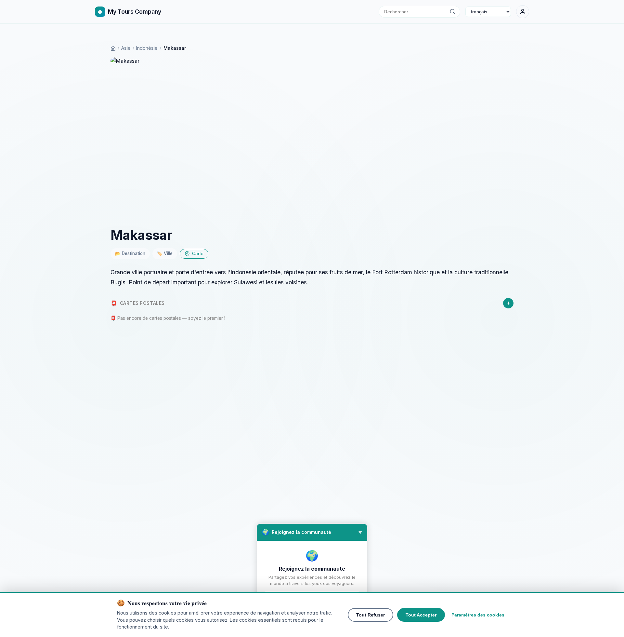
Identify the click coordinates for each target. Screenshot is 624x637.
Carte (197, 253)
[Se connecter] (522, 11)
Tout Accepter (421, 614)
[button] (312, 532)
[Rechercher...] (452, 11)
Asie (126, 48)
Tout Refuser (370, 614)
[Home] (113, 48)
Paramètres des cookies (477, 614)
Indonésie (147, 48)
